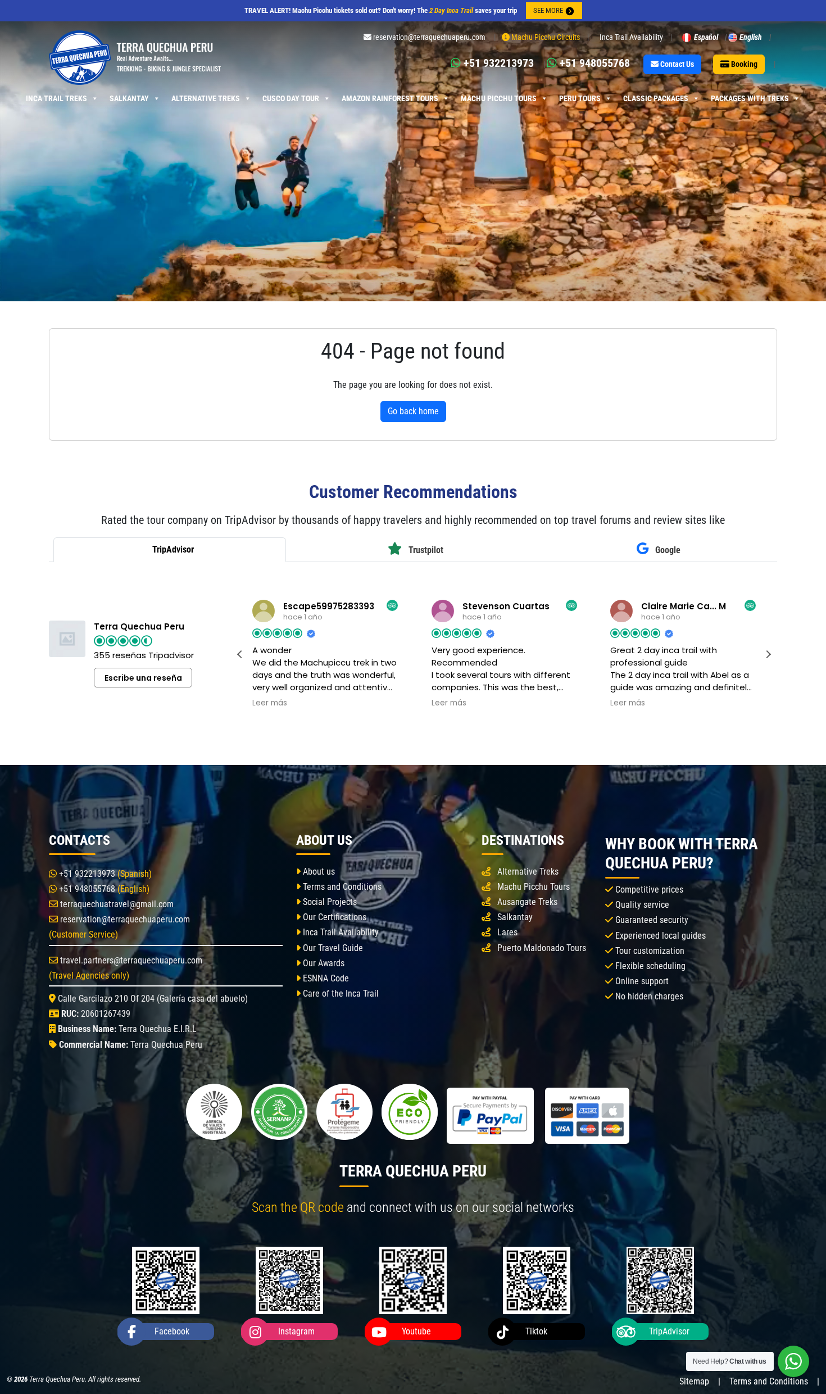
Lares (507, 932)
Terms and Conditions (341, 886)
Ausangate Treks (527, 902)
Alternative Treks (205, 98)
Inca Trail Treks (56, 98)
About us (318, 871)
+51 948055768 (86, 889)
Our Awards (322, 963)
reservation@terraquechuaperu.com (124, 919)
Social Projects (329, 902)
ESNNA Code (325, 978)
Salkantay (129, 98)
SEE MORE (549, 10)
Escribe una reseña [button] (143, 678)
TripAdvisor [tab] (172, 549)
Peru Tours (580, 98)
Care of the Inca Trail (340, 993)
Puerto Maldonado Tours (541, 948)
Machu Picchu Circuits (545, 37)
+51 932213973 (86, 873)
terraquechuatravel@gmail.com (116, 904)
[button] (768, 654)
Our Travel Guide (332, 948)
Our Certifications (333, 917)
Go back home (413, 411)
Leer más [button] (269, 703)
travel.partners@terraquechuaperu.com (130, 960)
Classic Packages (655, 98)
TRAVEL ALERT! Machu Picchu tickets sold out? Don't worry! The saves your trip (380, 10)
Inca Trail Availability (631, 37)
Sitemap (694, 1381)
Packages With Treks (750, 98)
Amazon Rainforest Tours (390, 98)
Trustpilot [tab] (424, 550)
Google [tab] (666, 550)
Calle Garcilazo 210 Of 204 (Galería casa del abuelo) (152, 998)
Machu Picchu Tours (499, 98)
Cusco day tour (290, 98)
